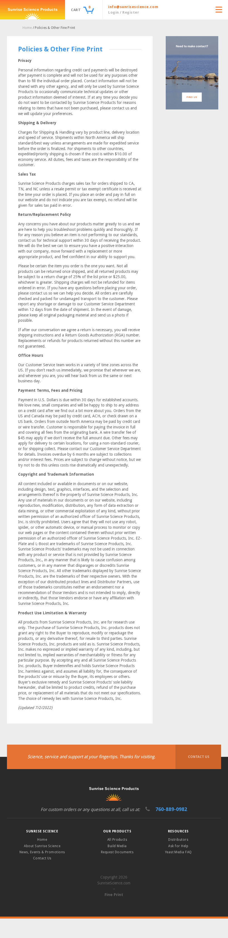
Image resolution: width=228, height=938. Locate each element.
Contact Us (198, 757)
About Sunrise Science (42, 846)
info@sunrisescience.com (133, 7)
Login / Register (123, 12)
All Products (117, 840)
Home (27, 28)
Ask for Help (178, 846)
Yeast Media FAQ (178, 852)
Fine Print (114, 894)
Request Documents (117, 852)
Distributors (178, 840)
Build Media (117, 846)
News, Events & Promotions (42, 852)
